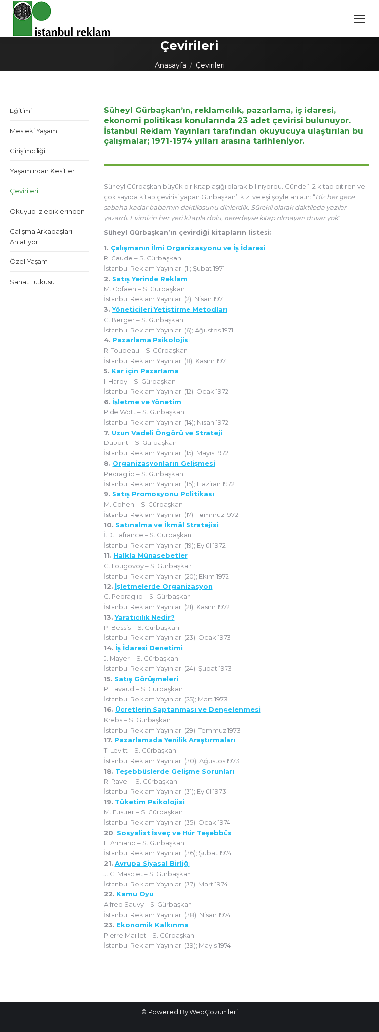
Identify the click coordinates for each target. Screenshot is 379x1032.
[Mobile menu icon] (359, 19)
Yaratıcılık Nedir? (145, 617)
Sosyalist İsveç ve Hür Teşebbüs (174, 833)
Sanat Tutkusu (32, 282)
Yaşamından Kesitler (42, 171)
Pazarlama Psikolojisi (151, 340)
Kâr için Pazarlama (145, 371)
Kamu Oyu (134, 894)
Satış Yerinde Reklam (150, 279)
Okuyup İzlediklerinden (47, 211)
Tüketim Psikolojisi (150, 802)
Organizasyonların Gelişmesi (164, 463)
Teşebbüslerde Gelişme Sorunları (174, 771)
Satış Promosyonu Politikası (163, 494)
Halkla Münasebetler (151, 555)
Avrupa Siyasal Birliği (152, 863)
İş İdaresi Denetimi (149, 648)
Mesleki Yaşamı (34, 131)
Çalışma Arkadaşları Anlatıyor (41, 236)
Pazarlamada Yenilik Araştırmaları (174, 740)
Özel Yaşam (29, 261)
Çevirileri (24, 191)
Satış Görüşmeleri (146, 679)
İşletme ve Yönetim (147, 401)
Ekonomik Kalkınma (152, 925)
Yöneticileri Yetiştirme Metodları (169, 309)
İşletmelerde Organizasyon (164, 586)
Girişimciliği (27, 151)
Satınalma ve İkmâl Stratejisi (167, 525)
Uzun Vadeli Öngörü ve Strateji (167, 433)
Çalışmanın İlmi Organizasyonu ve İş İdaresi (188, 248)
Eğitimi (21, 110)
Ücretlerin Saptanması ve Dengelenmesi (188, 709)
